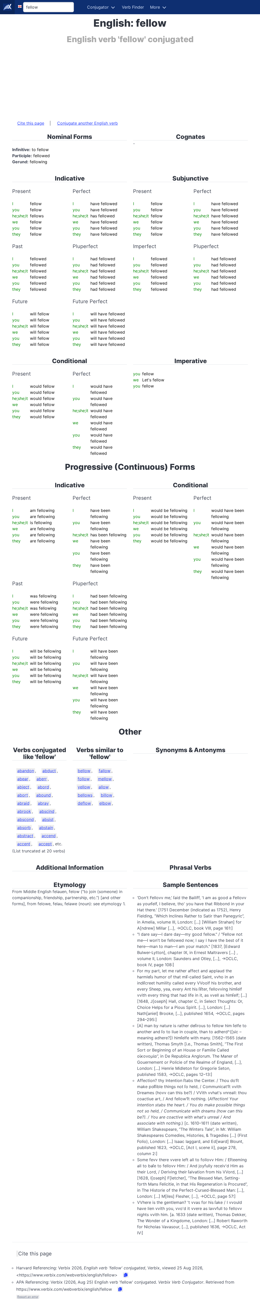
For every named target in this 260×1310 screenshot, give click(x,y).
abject (23, 786)
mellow (105, 778)
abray (43, 803)
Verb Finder (133, 7)
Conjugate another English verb (87, 123)
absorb (24, 827)
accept (45, 843)
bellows (85, 795)
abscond (25, 819)
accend (49, 835)
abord (43, 786)
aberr (42, 778)
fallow (104, 770)
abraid (23, 803)
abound (43, 795)
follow (84, 778)
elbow (105, 803)
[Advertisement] (130, 79)
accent (23, 843)
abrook (24, 811)
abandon (25, 770)
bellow (84, 770)
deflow (84, 803)
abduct (49, 770)
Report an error (27, 1297)
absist (48, 819)
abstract (25, 835)
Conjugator (98, 7)
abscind (46, 811)
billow (106, 795)
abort (22, 795)
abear (22, 778)
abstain (46, 827)
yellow (84, 786)
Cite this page (30, 123)
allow (104, 786)
